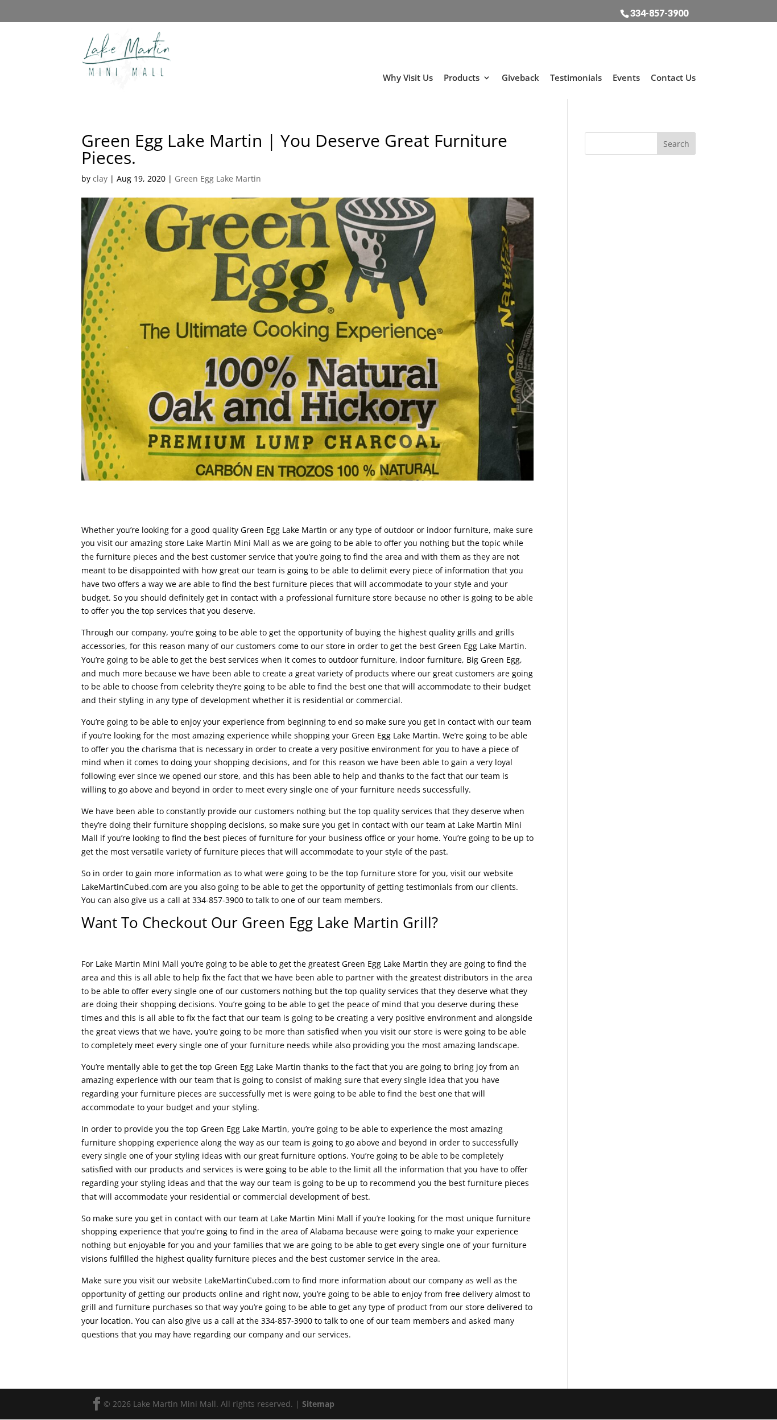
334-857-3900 (659, 12)
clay (100, 178)
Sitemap (318, 1403)
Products (462, 77)
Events (626, 77)
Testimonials (576, 77)
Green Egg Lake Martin (218, 178)
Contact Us (673, 77)
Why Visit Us (408, 77)
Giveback (520, 77)
